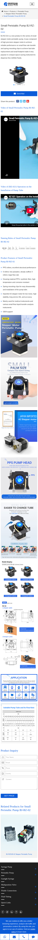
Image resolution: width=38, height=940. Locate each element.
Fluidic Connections (9, 891)
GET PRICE (9, 796)
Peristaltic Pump (23, 11)
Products (13, 11)
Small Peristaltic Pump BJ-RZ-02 (14, 16)
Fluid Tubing (6, 897)
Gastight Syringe (7, 879)
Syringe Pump (6, 867)
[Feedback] (33, 937)
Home (6, 11)
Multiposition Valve (8, 885)
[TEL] (23, 937)
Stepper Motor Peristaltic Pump (16, 14)
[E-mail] (14, 937)
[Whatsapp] (4, 937)
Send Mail (20, 94)
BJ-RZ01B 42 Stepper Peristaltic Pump (19, 854)
